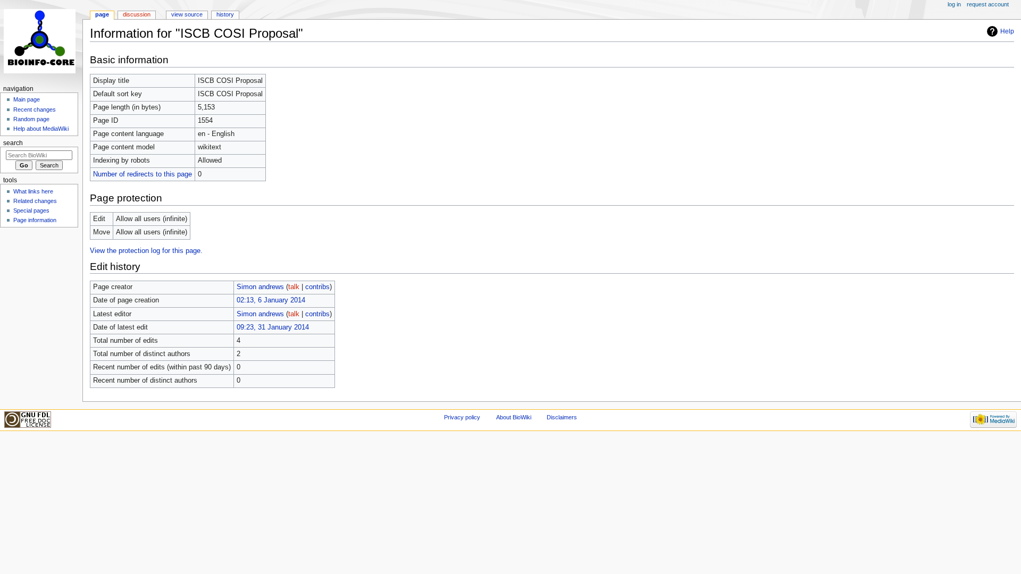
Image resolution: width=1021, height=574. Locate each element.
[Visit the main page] (41, 41)
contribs (317, 287)
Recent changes (34, 109)
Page (102, 14)
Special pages (31, 210)
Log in (954, 4)
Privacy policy (462, 417)
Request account (988, 4)
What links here (33, 191)
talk (293, 287)
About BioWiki (513, 417)
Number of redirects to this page (142, 174)
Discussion (136, 14)
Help (1007, 31)
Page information (34, 220)
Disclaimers (562, 417)
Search (13, 143)
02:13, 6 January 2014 (271, 300)
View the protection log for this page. (146, 251)
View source (187, 14)
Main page (26, 99)
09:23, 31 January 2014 (273, 327)
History (225, 14)
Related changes (35, 201)
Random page (31, 119)
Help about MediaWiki (41, 128)
